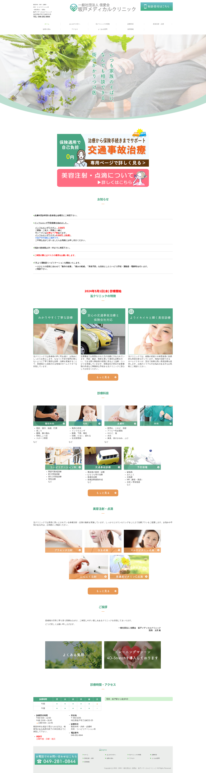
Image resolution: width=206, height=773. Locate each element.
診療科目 (130, 24)
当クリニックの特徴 (103, 24)
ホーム (47, 24)
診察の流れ (47, 29)
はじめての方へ (74, 24)
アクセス (75, 29)
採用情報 (130, 29)
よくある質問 (102, 29)
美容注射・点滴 (158, 24)
